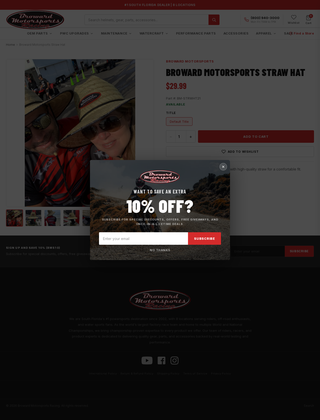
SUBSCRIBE (204, 238)
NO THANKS (160, 250)
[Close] (223, 166)
